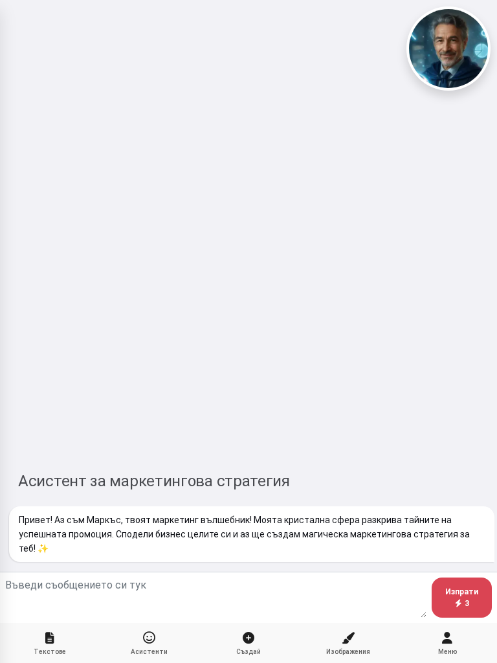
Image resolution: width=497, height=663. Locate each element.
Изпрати (461, 597)
